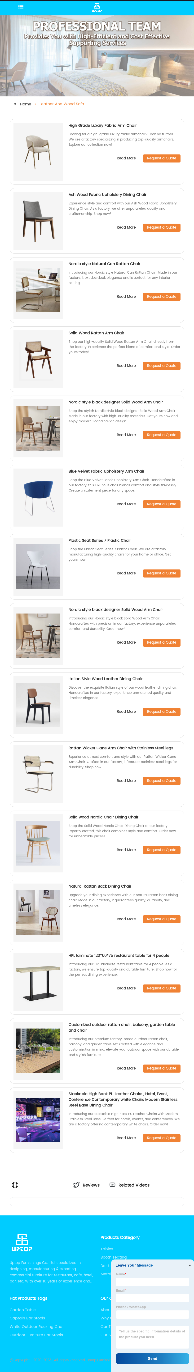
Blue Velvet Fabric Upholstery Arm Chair (106, 471)
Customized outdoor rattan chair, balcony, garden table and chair (122, 1028)
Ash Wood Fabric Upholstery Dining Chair (107, 195)
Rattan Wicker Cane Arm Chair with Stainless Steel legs (121, 748)
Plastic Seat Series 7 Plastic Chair (100, 540)
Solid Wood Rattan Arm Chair (96, 333)
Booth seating (114, 1257)
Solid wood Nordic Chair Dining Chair (103, 817)
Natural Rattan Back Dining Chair (100, 886)
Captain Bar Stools (27, 1318)
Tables (107, 1249)
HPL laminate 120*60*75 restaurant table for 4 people (119, 955)
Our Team (110, 1327)
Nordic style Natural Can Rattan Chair (104, 264)
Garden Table (23, 1310)
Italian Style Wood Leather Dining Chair (106, 679)
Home (25, 104)
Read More (126, 158)
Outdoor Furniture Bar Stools (36, 1335)
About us (109, 1310)
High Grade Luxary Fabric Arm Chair (103, 125)
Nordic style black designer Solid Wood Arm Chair (116, 402)
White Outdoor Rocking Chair (37, 1327)
